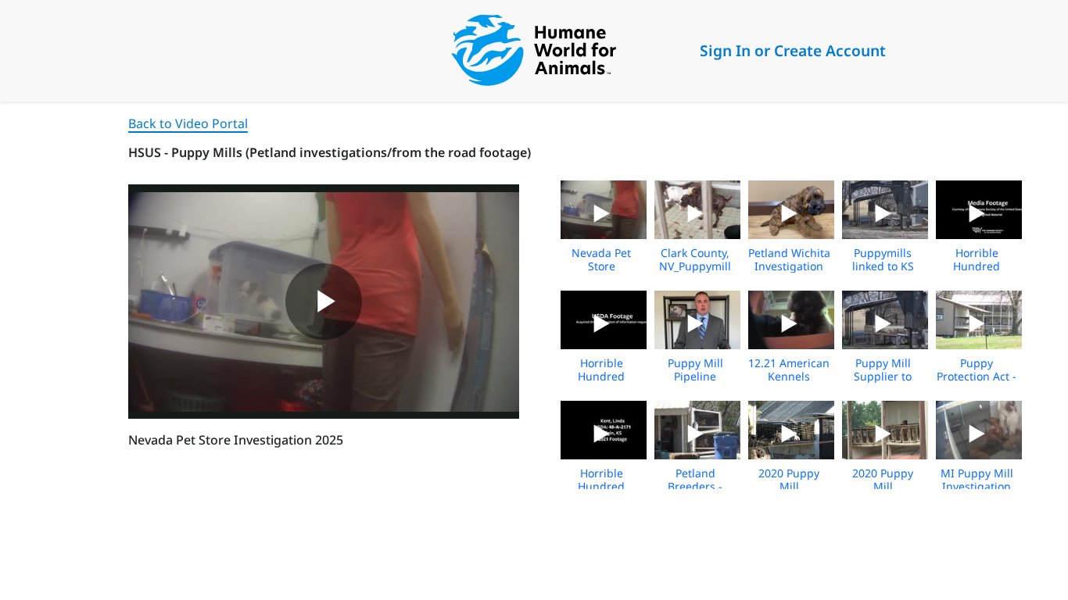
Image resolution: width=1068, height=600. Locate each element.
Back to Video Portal (188, 123)
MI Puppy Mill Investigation (977, 480)
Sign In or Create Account (793, 50)
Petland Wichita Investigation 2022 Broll (789, 266)
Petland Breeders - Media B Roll (695, 486)
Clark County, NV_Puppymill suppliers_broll (695, 266)
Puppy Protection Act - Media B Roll (976, 376)
